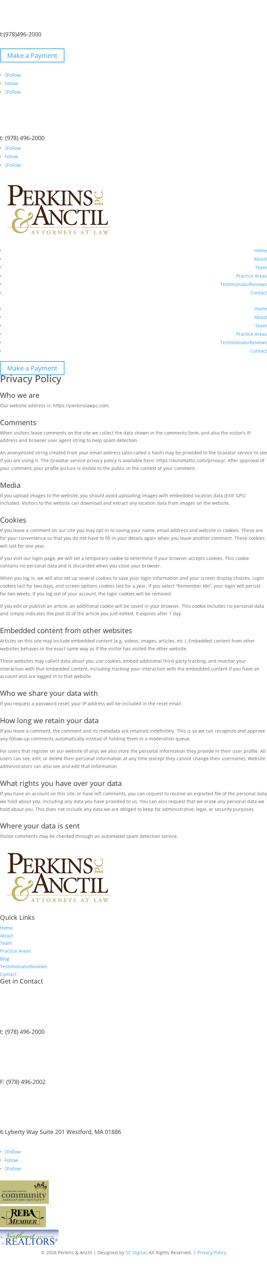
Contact (258, 293)
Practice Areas (251, 276)
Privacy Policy (211, 1252)
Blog (4, 959)
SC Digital (136, 1252)
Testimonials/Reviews (243, 284)
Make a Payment (32, 55)
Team (261, 267)
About (260, 259)
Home (260, 250)
